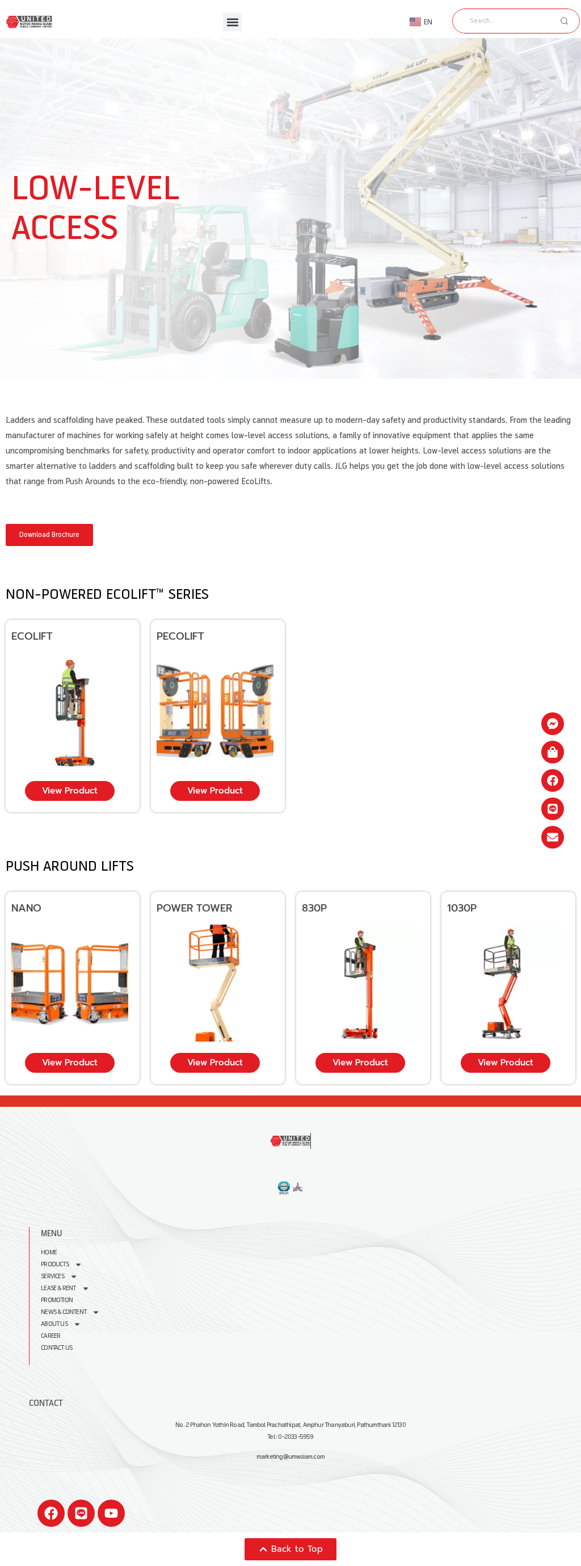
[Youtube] (111, 1513)
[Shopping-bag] (552, 752)
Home (49, 1252)
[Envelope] (552, 837)
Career (50, 1336)
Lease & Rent (58, 1288)
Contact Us (56, 1347)
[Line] (81, 1513)
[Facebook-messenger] (552, 723)
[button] (232, 21)
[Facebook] (51, 1513)
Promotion (57, 1300)
